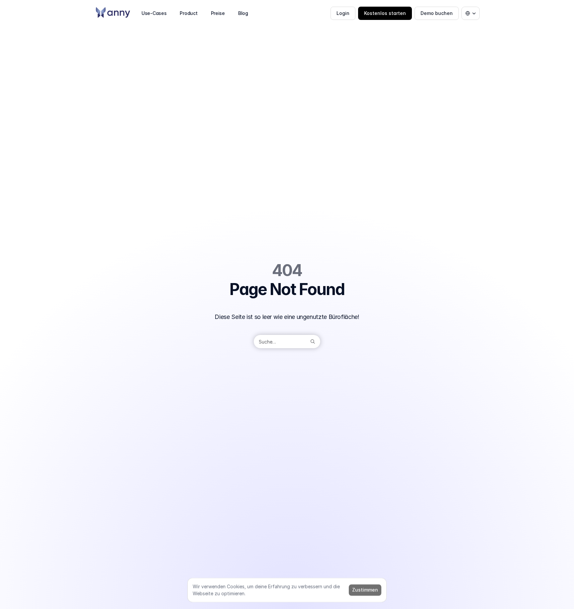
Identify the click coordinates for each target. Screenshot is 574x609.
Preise (218, 13)
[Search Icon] (287, 341)
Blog (243, 13)
